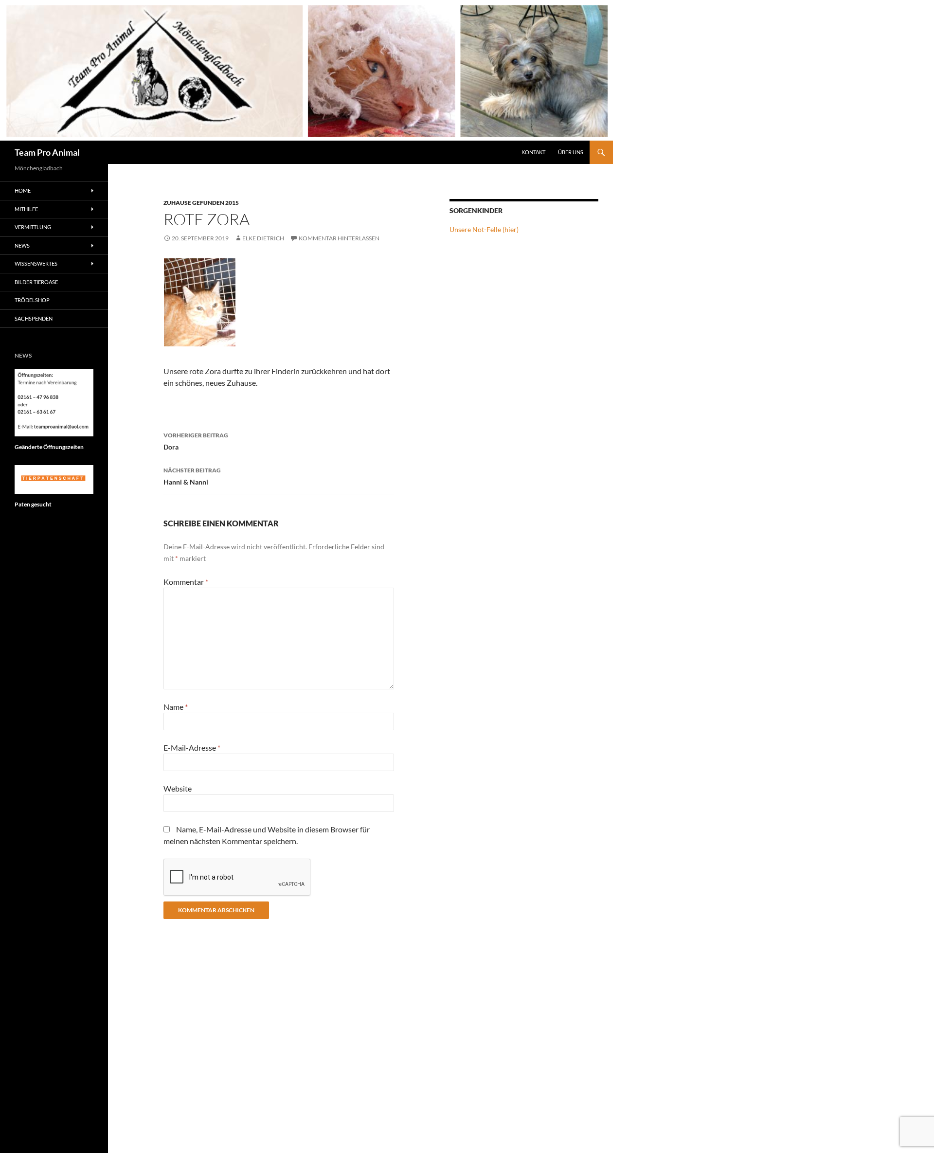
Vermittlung (33, 227)
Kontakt (533, 152)
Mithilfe (26, 209)
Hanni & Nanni (192, 476)
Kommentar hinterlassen (339, 238)
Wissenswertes (36, 263)
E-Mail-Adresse (191, 747)
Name (175, 706)
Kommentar (185, 581)
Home (23, 190)
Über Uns (570, 152)
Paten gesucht (33, 504)
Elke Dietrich (263, 238)
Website (177, 788)
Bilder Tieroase (36, 282)
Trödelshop (32, 300)
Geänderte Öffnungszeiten (49, 446)
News (22, 245)
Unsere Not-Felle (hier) (484, 229)
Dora (195, 441)
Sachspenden (34, 318)
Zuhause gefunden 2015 (201, 202)
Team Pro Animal (47, 152)
